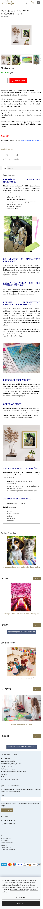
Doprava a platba (6, 766)
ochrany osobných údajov (19, 890)
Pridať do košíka (20, 80)
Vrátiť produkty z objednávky (10, 780)
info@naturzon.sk (9, 821)
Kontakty (4, 774)
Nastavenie (20, 897)
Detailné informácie (7, 149)
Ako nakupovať (5, 758)
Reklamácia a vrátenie (8, 769)
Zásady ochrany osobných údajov (11, 764)
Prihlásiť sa (7, 810)
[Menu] (38, 3)
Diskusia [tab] (10, 168)
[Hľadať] (27, 3)
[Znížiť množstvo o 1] (8, 82)
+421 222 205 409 (9, 824)
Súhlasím (20, 904)
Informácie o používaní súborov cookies (13, 772)
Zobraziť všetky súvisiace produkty (21, 747)
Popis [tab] (4, 168)
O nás (3, 777)
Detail (37, 689)
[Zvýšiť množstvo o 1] (8, 79)
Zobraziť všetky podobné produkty (21, 632)
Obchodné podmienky (8, 761)
